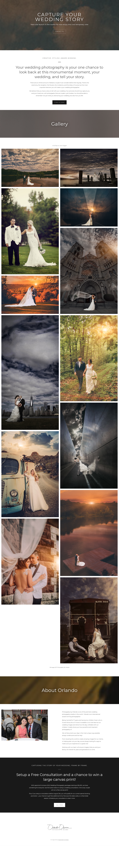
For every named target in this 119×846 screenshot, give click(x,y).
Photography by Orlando (63, 839)
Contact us (59, 31)
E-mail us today (59, 102)
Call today (59, 805)
